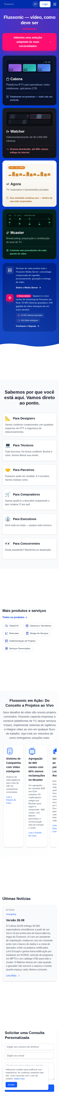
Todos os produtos (13, 617)
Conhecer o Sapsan (26, 326)
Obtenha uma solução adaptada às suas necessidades (28, 42)
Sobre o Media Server (27, 287)
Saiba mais (19, 1078)
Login (45, 4)
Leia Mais (11, 975)
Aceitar (11, 1084)
